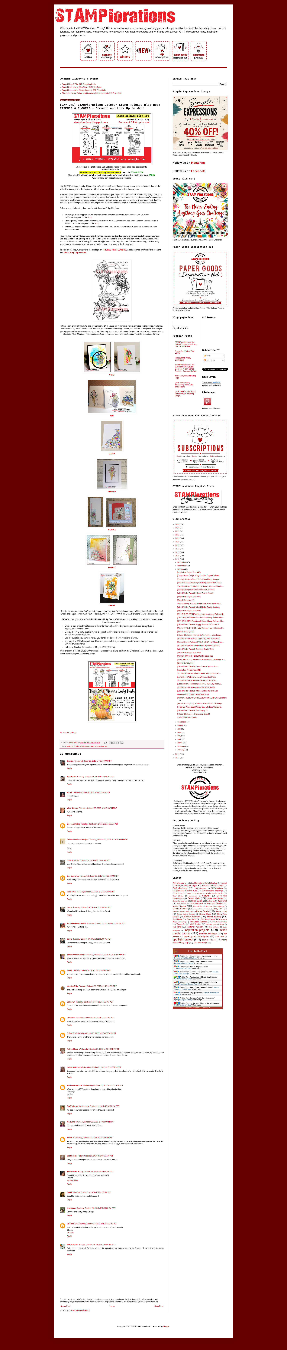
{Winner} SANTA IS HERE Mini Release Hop (195, 656)
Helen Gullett (196, 901)
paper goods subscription (196, 936)
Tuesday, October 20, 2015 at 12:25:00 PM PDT (105, 955)
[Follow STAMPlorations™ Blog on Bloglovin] (211, 383)
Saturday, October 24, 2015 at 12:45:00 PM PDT (96, 1208)
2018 (177, 549)
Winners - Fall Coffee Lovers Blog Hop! (193, 694)
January (180, 750)
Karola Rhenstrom (196, 903)
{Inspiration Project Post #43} (189, 611)
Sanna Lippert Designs (186, 914)
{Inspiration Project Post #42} (189, 653)
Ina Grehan (210, 901)
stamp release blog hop (98, 746)
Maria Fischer (179, 906)
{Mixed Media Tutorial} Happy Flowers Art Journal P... (198, 625)
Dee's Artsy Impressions (75, 252)
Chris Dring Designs (195, 893)
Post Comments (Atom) (80, 1310)
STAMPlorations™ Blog (182, 968)
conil (69, 860)
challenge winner (194, 927)
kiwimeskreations (74, 1085)
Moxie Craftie (72, 1180)
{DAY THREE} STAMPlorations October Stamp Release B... (201, 614)
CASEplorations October (187, 717)
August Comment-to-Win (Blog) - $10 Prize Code (81, 87)
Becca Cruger (190, 885)
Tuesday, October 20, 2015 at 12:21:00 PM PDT (92, 907)
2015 (177, 559)
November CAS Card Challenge (185, 958)
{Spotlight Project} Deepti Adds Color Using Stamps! (198, 579)
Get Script (188, 1008)
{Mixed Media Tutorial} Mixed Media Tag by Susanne (198, 607)
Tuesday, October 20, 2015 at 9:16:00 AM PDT (99, 824)
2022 (177, 535)
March (180, 743)
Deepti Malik (194, 898)
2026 (177, 524)
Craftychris (72, 1156)
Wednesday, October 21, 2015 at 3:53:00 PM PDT (101, 1067)
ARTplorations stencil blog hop (204, 883)
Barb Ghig (71, 892)
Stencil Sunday (214, 916)
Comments (210, 360)
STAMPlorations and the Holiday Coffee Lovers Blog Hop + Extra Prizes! (186, 344)
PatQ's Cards (72, 1106)
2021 (177, 538)
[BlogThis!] (113, 742)
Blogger (166, 1326)
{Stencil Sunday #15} (185, 663)
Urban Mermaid (73, 1067)
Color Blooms (178, 896)
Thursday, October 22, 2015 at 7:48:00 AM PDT (95, 1122)
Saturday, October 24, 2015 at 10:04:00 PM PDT (97, 1224)
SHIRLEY (111, 492)
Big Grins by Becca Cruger (212, 886)
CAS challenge (180, 888)
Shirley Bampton (192, 916)
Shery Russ (205, 914)
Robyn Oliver (72, 1049)
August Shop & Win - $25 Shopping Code (79, 84)
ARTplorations (179, 883)
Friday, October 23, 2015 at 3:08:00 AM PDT (95, 1156)
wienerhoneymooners (76, 955)
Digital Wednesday (215, 898)
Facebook (198, 171)
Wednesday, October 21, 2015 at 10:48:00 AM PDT (95, 1033)
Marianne (71, 1122)
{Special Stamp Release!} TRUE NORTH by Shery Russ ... (200, 642)
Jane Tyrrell (222, 901)
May (179, 736)
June (179, 732)
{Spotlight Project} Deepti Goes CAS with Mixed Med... (199, 638)
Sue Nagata (177, 919)
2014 (177, 754)
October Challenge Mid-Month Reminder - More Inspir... (199, 635)
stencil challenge (200, 943)
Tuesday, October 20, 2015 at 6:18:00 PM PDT (98, 986)
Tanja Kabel (191, 919)
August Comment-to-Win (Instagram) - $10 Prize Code (84, 90)
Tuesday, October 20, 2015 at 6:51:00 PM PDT (94, 1002)
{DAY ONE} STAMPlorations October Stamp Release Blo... (200, 621)
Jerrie (69, 907)
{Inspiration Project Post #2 (183, 963)
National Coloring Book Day (183, 911)
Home (112, 1306)
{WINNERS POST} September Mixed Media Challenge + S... (201, 660)
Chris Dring (177, 893)
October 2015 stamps (82, 746)
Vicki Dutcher (72, 808)
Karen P (70, 1138)
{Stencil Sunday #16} (185, 632)
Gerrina (70, 761)
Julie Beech (181, 903)
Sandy (69, 970)
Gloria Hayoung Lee (180, 901)
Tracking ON (206, 1008)
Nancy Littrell (218, 909)
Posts (208, 356)
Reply (69, 768)
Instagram (198, 162)
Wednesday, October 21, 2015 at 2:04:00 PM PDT (99, 1049)
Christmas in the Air (214, 893)
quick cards (219, 936)
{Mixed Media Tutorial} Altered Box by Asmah (195, 593)
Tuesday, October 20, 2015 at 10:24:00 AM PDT (91, 860)
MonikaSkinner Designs (202, 909)
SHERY (111, 606)
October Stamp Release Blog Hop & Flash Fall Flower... (199, 604)
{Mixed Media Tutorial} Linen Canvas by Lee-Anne (197, 667)
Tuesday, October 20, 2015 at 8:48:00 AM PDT (98, 808)
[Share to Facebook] (119, 742)
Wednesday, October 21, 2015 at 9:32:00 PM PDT (99, 1106)
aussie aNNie (72, 986)
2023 (177, 531)
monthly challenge (208, 933)
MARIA (112, 454)
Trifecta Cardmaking (219, 922)
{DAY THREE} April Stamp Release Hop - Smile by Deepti (185, 394)
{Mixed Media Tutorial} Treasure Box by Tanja (195, 649)
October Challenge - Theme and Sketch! (193, 714)
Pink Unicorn (72, 1244)
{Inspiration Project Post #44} (189, 597)
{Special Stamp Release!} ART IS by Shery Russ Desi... (199, 583)
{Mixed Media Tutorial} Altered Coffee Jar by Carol (197, 691)
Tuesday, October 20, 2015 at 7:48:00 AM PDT (95, 777)
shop (90, 217)
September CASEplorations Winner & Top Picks (196, 677)
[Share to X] (116, 742)
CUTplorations (217, 888)
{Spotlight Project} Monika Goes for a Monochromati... (198, 673)
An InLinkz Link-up (68, 732)
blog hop (70, 746)
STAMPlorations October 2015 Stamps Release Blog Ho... (200, 586)
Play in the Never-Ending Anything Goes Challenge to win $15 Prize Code (92, 93)
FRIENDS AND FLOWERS (114, 250)
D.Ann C (70, 1033)
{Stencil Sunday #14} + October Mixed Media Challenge (199, 704)
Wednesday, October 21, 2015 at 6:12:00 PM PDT (103, 1085)
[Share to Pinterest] (121, 742)
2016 (177, 556)
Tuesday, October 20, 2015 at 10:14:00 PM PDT (95, 1018)
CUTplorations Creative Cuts (185, 891)
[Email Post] (106, 742)
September (182, 722)
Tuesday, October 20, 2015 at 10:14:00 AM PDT (108, 840)
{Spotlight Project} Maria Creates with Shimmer (196, 590)
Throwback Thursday (198, 922)
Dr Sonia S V (72, 1224)
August (180, 725)
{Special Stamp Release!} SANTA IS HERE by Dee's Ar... (199, 684)
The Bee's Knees (208, 919)
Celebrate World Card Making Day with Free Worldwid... (199, 707)
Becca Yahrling (73, 824)
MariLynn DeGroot (215, 903)
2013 (177, 758)
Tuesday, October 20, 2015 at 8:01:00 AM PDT (91, 792)
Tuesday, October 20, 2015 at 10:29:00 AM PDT (99, 876)
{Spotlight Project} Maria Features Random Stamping (198, 645)
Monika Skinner (180, 909)
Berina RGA (72, 1172)
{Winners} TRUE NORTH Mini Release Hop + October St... (200, 628)
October (180, 569)
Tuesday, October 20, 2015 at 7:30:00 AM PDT (93, 761)
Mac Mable (71, 777)
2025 (177, 528)
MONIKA (112, 530)
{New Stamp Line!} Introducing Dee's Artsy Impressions (184, 385)
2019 (177, 545)
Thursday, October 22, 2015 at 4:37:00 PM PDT (94, 1138)
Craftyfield (206, 896)
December (181, 562)
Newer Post (65, 1306)
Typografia (181, 924)
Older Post (158, 1306)
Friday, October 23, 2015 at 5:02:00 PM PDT (95, 1172)
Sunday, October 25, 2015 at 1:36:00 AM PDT (97, 1244)
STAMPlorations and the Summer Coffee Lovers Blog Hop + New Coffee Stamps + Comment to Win (185, 368)
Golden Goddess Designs (77, 840)
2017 (177, 552)
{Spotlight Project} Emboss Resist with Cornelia (196, 687)
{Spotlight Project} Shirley (183, 1000)
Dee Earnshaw (73, 876)
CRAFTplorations (200, 888)
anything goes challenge (215, 924)
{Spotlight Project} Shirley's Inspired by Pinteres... (197, 680)
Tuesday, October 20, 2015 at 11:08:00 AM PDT (95, 892)
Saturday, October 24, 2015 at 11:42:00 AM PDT (92, 1192)
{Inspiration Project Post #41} (189, 670)
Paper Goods (202, 911)
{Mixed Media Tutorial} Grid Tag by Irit (192, 711)
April (179, 739)
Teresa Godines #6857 (76, 923)
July (179, 729)
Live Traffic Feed (197, 951)
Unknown (71, 1002)
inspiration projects (197, 930)
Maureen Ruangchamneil (215, 906)
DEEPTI (111, 567)
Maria (69, 792)
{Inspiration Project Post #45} (189, 572)
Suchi (69, 1192)
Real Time (196, 1008)
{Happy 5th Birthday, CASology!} (183, 359)
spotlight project (183, 939)
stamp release (209, 940)
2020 (177, 542)
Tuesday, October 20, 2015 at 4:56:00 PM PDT (92, 970)
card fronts (177, 927)
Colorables (193, 896)
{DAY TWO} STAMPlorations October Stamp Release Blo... (200, 618)
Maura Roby (197, 906)
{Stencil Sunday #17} (185, 600)
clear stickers (214, 927)
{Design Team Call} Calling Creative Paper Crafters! (198, 576)
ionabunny (71, 1208)
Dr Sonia (70, 1233)
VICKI (111, 375)
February (181, 746)
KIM (112, 416)
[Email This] (110, 742)
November (181, 566)
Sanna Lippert (221, 911)
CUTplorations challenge (212, 891)
